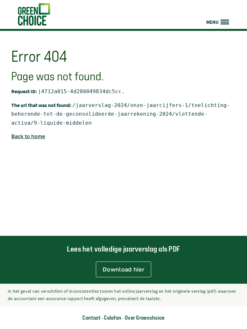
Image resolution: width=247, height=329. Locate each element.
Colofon (112, 317)
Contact (91, 317)
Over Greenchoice (144, 317)
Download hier (123, 269)
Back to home (28, 136)
